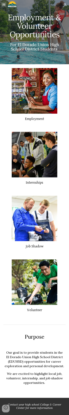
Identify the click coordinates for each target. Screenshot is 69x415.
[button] (4, 4)
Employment (34, 119)
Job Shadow (34, 246)
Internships (34, 182)
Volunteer (34, 310)
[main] (34, 32)
